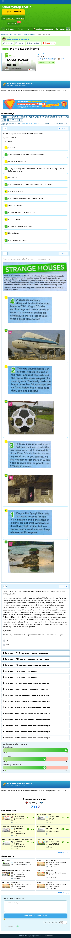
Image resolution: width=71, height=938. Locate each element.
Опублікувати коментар (35, 915)
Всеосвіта (4, 34)
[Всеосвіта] (3, 2)
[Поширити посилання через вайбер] (39, 807)
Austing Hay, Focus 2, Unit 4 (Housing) (32, 123)
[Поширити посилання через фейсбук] (35, 807)
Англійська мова (29, 34)
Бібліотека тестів (16, 34)
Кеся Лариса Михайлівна (18, 40)
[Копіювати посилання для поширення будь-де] (32, 807)
